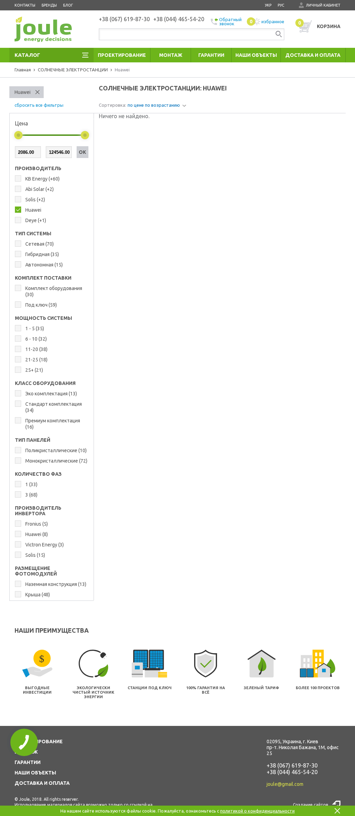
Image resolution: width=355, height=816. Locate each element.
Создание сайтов (310, 804)
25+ (34, 370)
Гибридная (42, 254)
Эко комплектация (51, 393)
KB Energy (42, 179)
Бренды (49, 5)
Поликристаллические (56, 450)
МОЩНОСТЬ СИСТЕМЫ (43, 318)
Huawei (23, 92)
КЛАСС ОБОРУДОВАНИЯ (45, 383)
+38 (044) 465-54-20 (292, 772)
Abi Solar (39, 189)
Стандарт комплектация (53, 407)
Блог (68, 5)
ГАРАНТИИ (28, 762)
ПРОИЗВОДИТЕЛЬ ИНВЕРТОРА (38, 510)
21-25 (36, 359)
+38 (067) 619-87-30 (292, 765)
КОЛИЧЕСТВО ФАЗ (38, 474)
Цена (21, 123)
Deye (35, 220)
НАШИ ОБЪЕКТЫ (35, 772)
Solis (35, 199)
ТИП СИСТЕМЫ (33, 233)
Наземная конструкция (55, 584)
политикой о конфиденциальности (257, 810)
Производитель (38, 168)
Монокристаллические (56, 461)
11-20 (36, 349)
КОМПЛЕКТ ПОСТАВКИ (43, 278)
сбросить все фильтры (39, 105)
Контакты (25, 5)
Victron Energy (44, 544)
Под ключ (41, 305)
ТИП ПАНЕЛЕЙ (32, 440)
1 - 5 (34, 328)
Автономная (44, 264)
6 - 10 (36, 339)
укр (268, 5)
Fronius (36, 524)
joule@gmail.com (285, 784)
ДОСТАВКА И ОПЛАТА (42, 783)
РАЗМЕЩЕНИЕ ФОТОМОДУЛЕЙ (36, 571)
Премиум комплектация (52, 424)
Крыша (37, 594)
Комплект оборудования (53, 291)
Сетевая (39, 244)
